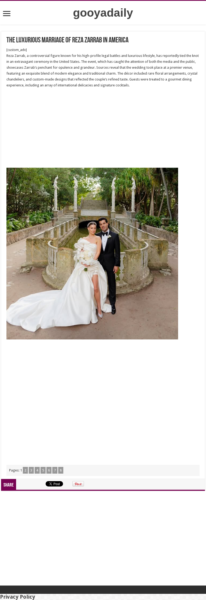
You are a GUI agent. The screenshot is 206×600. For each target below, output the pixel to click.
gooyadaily (103, 12)
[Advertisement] (103, 128)
